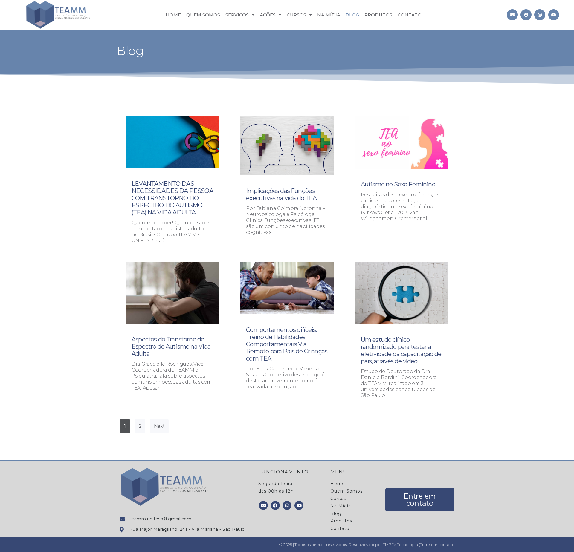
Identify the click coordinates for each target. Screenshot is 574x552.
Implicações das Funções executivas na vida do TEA (281, 194)
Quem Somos (203, 15)
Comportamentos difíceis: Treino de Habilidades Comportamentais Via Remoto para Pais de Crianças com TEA (286, 344)
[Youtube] (553, 14)
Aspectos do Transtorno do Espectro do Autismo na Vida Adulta (171, 346)
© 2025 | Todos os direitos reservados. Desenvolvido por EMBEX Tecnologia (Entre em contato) (366, 544)
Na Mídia (328, 15)
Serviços (237, 15)
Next (159, 426)
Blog (352, 15)
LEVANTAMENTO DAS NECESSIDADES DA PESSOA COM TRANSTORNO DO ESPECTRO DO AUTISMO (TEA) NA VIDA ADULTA (172, 198)
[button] (419, 499)
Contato (410, 15)
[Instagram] (539, 14)
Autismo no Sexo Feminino (398, 184)
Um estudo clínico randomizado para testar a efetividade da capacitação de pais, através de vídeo (401, 350)
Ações (268, 15)
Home (173, 15)
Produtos (378, 15)
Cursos (296, 15)
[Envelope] (512, 14)
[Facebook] (525, 14)
